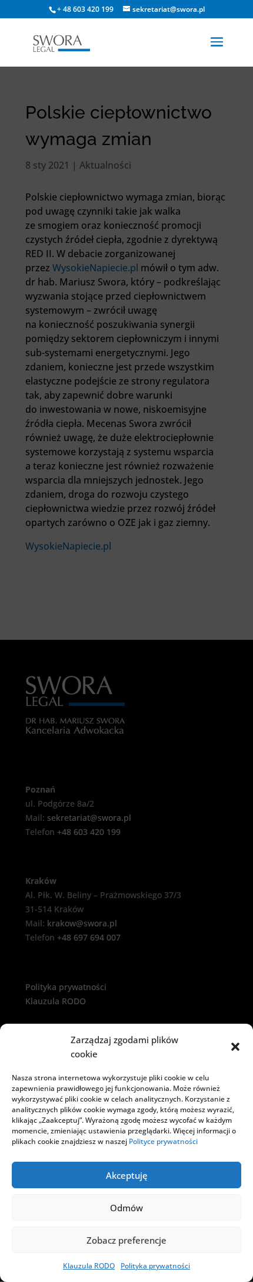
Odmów (126, 1208)
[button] (235, 1047)
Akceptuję (127, 1175)
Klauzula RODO (89, 1266)
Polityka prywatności (155, 1266)
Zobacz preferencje (126, 1240)
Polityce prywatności (163, 1141)
